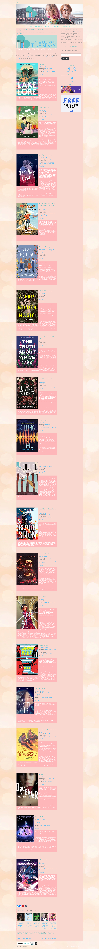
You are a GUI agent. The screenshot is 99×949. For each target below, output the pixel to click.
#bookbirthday (24, 931)
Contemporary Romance (48, 162)
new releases (49, 932)
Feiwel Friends (48, 68)
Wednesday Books (49, 295)
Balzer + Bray (48, 210)
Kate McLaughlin (43, 776)
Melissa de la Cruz (41, 819)
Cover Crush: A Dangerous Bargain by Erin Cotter (21, 924)
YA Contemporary (42, 933)
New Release (41, 932)
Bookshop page (30, 56)
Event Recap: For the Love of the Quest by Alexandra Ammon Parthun (52, 925)
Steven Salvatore (43, 157)
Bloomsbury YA (48, 159)
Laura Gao (42, 209)
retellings (19, 933)
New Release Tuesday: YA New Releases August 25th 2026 (45, 925)
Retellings (53, 602)
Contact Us (66, 26)
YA (35, 933)
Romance (25, 933)
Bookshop (41, 74)
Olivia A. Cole (43, 340)
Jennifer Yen (42, 110)
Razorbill (47, 111)
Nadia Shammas (50, 466)
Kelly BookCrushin (30, 32)
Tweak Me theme (71, 946)
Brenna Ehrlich (43, 422)
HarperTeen (47, 514)
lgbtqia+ (27, 932)
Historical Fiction (46, 257)
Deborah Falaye (43, 513)
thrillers (31, 933)
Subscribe (65, 58)
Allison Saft (42, 293)
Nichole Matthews (42, 863)
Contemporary (46, 114)
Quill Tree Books (49, 383)
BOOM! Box (47, 865)
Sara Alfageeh (43, 466)
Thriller (51, 427)
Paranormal (48, 387)
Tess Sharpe (46, 250)
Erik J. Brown (43, 732)
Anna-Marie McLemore (45, 66)
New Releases (51, 32)
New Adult (46, 163)
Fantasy (44, 71)
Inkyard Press (48, 424)
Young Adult (45, 72)
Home (30, 26)
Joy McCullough (43, 249)
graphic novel (20, 932)
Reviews (48, 26)
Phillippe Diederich (44, 647)
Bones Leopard (43, 862)
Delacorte (47, 254)
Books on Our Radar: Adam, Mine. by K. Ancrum (37, 924)
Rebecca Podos (43, 556)
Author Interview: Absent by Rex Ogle (29, 924)
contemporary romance (44, 931)
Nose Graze (79, 946)
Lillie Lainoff (42, 599)
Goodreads (41, 76)
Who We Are (38, 26)
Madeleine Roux (43, 382)
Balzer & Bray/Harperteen (51, 733)
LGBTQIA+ (48, 71)
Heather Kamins (40, 691)
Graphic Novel (46, 214)
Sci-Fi (49, 736)
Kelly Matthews (50, 862)
